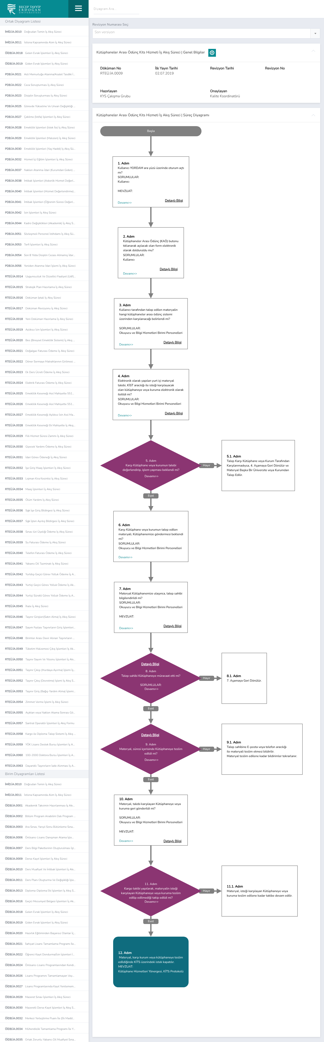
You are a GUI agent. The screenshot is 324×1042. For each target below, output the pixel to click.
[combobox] (206, 33)
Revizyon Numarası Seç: (110, 24)
